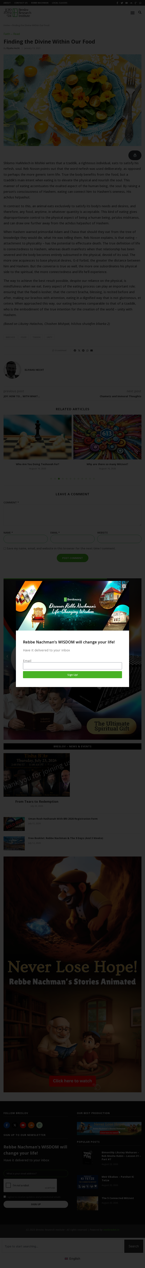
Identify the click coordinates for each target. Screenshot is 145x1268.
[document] (72, 634)
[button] (124, 586)
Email (27, 660)
